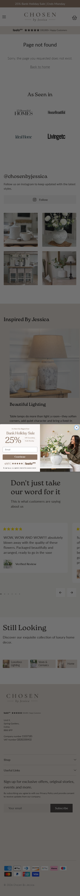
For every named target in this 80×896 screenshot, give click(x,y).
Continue (20, 457)
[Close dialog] (76, 427)
